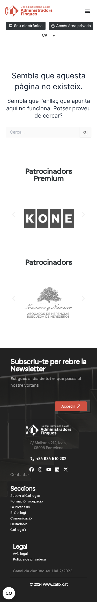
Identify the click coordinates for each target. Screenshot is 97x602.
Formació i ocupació (26, 501)
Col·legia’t (18, 530)
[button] (13, 214)
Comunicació (21, 518)
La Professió (20, 507)
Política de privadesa (29, 559)
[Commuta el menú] (87, 11)
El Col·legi (18, 513)
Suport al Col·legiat (25, 496)
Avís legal (20, 554)
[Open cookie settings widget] (9, 593)
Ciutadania (18, 524)
